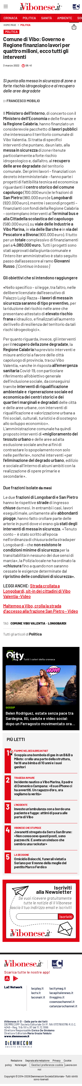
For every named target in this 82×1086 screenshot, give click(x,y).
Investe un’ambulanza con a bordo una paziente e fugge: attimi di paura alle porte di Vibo (42, 813)
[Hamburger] (5, 7)
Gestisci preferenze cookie (47, 1065)
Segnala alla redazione (37, 1060)
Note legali (20, 1064)
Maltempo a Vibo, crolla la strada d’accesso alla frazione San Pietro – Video (40, 608)
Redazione (16, 1060)
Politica (25, 24)
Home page (10, 24)
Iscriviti (66, 916)
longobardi (57, 623)
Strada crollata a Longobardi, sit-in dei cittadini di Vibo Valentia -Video (36, 591)
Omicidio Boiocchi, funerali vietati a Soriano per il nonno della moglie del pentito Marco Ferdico (40, 863)
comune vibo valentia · (29, 623)
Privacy (57, 1060)
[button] (74, 27)
